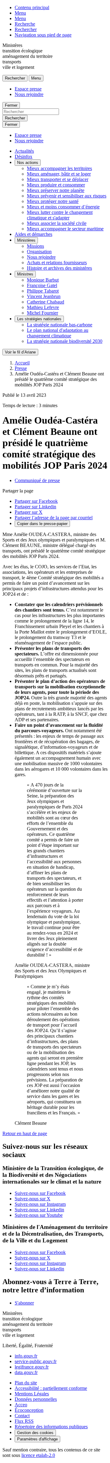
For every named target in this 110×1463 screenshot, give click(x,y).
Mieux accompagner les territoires (59, 168)
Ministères (26, 240)
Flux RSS (24, 1421)
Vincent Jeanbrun (44, 296)
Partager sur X (28, 512)
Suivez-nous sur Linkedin (39, 1209)
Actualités (24, 151)
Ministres (25, 274)
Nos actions (27, 162)
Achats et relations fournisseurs (57, 262)
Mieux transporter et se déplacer (57, 179)
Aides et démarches (33, 234)
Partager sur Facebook (36, 501)
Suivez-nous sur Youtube (39, 1215)
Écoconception (29, 1410)
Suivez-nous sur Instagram (40, 1204)
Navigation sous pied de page (43, 34)
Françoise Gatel (42, 285)
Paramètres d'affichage (37, 1439)
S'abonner (24, 1302)
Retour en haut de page (24, 1133)
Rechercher (26, 29)
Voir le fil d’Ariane (20, 352)
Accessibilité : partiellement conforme (51, 1388)
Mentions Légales (32, 1393)
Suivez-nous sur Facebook (40, 1193)
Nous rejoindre (29, 94)
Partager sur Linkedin (35, 506)
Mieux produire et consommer (56, 184)
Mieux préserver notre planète (55, 190)
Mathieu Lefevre (43, 307)
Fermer (11, 105)
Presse (21, 368)
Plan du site (26, 1382)
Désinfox (23, 156)
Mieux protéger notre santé (53, 201)
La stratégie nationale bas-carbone (59, 324)
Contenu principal (32, 7)
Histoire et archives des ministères (59, 268)
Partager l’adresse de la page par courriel (54, 517)
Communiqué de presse (37, 480)
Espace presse (28, 88)
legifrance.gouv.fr (32, 1366)
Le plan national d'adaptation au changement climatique (57, 333)
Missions (35, 246)
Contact (22, 1415)
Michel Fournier (42, 312)
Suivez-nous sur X (32, 1198)
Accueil (22, 362)
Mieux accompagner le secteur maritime (65, 228)
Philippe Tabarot (43, 290)
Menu (20, 13)
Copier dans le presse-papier (42, 523)
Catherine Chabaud (45, 301)
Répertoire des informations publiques (51, 1426)
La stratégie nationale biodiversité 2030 (64, 341)
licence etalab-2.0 (38, 1455)
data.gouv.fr (26, 1372)
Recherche (25, 24)
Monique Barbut (43, 279)
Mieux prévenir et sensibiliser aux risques (66, 195)
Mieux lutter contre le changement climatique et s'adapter (60, 215)
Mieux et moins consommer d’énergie (63, 206)
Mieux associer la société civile (56, 223)
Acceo (21, 1404)
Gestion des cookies (35, 1432)
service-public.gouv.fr (36, 1361)
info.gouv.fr (26, 1355)
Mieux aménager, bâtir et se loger (59, 173)
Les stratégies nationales (39, 319)
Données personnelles (36, 1399)
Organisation (39, 251)
